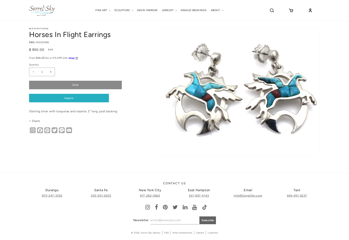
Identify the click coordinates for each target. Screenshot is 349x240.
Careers (200, 232)
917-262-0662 (150, 195)
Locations (213, 232)
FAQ (166, 232)
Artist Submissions (182, 232)
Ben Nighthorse (39, 28)
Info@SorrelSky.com (248, 195)
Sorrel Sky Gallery (151, 232)
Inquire (69, 98)
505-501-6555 (101, 195)
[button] (102, 10)
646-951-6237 (297, 195)
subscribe (208, 220)
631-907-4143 (199, 195)
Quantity (34, 64)
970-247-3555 (52, 195)
